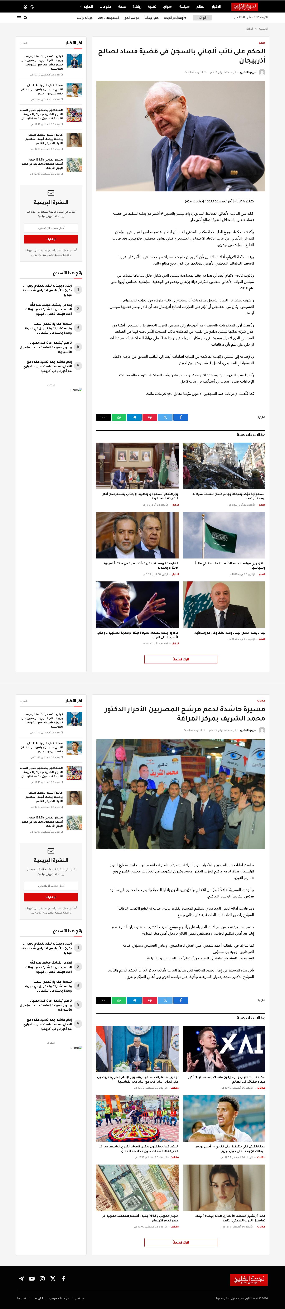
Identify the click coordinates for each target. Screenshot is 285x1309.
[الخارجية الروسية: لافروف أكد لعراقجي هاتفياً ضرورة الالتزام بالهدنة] (137, 535)
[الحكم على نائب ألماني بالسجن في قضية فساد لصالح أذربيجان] (180, 136)
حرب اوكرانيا (152, 17)
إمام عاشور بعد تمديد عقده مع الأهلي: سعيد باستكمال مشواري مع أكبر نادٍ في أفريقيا (47, 367)
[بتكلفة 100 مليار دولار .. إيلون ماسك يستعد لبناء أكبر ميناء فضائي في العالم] (224, 1049)
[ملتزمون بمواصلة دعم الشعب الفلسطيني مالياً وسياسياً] (224, 535)
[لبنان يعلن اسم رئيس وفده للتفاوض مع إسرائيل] (224, 604)
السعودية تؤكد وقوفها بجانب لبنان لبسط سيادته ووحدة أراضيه (228, 497)
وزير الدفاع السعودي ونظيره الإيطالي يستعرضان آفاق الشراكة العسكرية (140, 497)
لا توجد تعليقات (194, 72)
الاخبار (216, 7)
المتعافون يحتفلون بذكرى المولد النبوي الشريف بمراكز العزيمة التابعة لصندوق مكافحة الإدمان (41, 114)
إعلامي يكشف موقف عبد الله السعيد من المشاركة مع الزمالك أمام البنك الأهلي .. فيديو (48, 310)
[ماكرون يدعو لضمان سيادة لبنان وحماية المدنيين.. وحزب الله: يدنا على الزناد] (137, 604)
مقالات (261, 700)
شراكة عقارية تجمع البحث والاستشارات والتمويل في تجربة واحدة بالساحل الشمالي (48, 329)
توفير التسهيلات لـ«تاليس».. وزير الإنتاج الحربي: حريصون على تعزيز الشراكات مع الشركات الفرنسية (42, 63)
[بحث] (25, 18)
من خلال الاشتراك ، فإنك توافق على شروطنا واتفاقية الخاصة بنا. (49, 252)
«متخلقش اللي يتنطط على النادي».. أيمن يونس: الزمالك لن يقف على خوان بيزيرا (42, 89)
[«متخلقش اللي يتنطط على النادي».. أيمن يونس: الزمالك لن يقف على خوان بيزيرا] (74, 90)
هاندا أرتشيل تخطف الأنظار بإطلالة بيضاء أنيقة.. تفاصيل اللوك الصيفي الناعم (44, 139)
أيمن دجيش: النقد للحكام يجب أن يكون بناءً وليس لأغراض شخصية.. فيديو (46, 291)
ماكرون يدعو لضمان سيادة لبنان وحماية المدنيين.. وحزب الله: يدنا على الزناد (138, 636)
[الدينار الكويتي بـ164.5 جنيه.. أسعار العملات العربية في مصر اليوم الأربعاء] (74, 165)
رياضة (136, 7)
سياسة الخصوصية (52, 255)
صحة (122, 7)
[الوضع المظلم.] (32, 7)
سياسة (184, 7)
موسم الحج (131, 17)
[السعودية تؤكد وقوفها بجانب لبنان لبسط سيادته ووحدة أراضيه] (224, 466)
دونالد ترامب (85, 17)
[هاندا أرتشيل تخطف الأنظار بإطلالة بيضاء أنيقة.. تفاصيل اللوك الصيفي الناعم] (74, 140)
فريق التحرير (248, 72)
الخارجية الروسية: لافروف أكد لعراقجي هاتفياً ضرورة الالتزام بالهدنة (141, 566)
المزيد (88, 7)
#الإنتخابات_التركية (175, 17)
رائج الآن (202, 17)
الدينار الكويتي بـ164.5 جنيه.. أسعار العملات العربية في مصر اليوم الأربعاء (42, 164)
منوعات (105, 7)
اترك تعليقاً (181, 659)
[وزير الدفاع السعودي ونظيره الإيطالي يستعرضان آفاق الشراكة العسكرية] (137, 466)
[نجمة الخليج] (249, 7)
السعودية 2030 (108, 17)
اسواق (168, 7)
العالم (200, 7)
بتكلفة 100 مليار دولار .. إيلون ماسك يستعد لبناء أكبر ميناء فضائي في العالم (226, 1080)
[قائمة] (19, 18)
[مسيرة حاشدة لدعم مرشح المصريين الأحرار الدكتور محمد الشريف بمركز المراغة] (180, 794)
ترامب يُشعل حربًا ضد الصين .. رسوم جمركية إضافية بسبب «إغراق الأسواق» (46, 348)
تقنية (152, 7)
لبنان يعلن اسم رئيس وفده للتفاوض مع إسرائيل (229, 633)
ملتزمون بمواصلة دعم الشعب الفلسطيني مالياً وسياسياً (230, 566)
